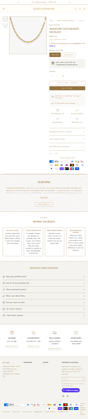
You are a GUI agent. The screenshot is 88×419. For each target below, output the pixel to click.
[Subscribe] (82, 379)
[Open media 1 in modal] (42, 20)
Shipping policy (38, 412)
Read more (43, 204)
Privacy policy (16, 412)
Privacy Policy (69, 385)
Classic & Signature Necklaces (65, 21)
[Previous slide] (18, 2)
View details (11, 346)
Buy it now (67, 88)
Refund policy (6, 412)
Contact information (50, 412)
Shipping (51, 39)
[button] (4, 9)
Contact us (32, 346)
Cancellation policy (63, 412)
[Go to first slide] (69, 2)
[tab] (5, 19)
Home (51, 21)
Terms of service (27, 412)
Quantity (52, 71)
